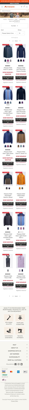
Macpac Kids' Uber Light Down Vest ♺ (21, 235)
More (8, 62)
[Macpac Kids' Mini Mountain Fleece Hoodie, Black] (21, 60)
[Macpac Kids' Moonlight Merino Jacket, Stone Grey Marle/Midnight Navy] (7, 188)
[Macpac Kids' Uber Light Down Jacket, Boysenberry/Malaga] (8, 146)
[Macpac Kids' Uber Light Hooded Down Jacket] (8, 93)
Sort (2, 30)
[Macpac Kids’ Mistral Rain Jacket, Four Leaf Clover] (22, 188)
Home (5, 19)
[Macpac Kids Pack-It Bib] (8, 260)
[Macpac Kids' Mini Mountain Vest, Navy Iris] (22, 270)
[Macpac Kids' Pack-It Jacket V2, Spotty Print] (23, 146)
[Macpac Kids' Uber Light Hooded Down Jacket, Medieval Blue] (5, 102)
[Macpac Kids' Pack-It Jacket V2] (21, 136)
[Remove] (18, 21)
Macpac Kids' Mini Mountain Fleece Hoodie (21, 69)
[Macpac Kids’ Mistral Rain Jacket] (21, 178)
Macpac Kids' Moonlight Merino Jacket (7, 195)
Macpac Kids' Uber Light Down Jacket (8, 153)
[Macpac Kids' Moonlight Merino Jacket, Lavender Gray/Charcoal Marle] (9, 188)
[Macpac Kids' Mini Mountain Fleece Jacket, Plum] (22, 102)
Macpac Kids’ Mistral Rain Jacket (21, 195)
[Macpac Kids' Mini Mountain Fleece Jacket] (21, 93)
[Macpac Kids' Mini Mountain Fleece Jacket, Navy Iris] (20, 102)
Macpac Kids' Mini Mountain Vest (21, 277)
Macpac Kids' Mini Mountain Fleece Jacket (21, 111)
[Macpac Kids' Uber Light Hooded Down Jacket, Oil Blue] (10, 102)
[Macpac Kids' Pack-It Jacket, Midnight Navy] (5, 60)
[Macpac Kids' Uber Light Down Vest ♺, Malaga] (21, 228)
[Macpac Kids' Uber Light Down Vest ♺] (21, 218)
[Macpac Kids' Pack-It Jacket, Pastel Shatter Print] (10, 60)
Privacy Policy (14, 401)
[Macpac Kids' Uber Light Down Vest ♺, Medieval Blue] (18, 228)
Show (19, 30)
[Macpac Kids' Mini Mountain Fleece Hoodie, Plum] (23, 60)
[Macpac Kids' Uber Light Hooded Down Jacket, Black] (8, 228)
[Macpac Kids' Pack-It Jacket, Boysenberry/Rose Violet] (8, 60)
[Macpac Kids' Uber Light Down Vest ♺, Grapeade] (23, 228)
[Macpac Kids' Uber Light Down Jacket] (8, 136)
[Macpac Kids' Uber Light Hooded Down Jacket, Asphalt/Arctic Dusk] (8, 102)
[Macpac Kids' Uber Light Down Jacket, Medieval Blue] (5, 146)
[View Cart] (27, 6)
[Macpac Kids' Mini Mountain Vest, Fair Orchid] (20, 270)
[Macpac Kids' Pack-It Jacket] (8, 51)
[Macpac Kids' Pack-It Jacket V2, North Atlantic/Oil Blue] (21, 146)
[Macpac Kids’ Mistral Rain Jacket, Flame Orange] (20, 188)
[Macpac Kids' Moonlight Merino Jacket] (8, 178)
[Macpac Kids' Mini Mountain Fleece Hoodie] (21, 51)
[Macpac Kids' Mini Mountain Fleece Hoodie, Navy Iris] (18, 60)
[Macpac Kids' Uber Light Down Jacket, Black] (10, 146)
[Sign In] (24, 6)
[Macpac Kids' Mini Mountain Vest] (21, 260)
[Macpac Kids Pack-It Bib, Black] (8, 270)
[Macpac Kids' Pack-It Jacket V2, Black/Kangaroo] (18, 146)
